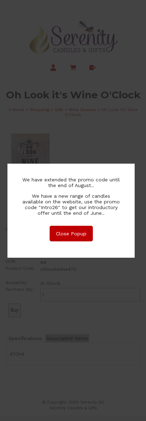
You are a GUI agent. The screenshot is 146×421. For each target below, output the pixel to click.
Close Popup (71, 233)
